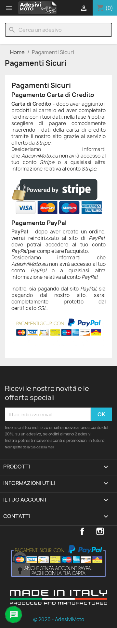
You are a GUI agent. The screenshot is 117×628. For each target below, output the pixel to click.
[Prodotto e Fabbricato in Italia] (58, 602)
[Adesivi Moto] (37, 7)
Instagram (100, 531)
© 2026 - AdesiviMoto (58, 619)
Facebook (82, 531)
